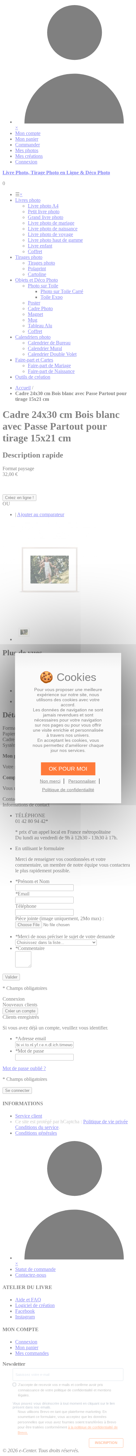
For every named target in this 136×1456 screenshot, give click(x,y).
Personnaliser (82, 781)
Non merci (50, 781)
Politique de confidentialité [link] (68, 789)
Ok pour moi (68, 768)
